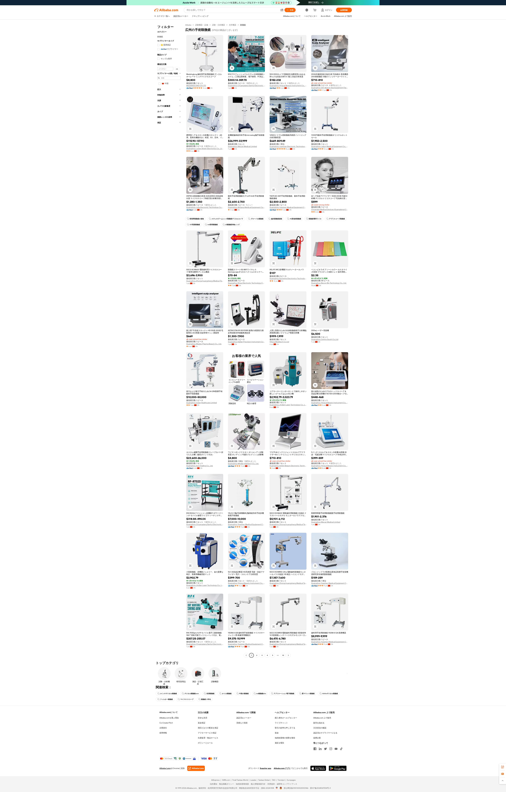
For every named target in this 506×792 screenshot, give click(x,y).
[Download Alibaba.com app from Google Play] (338, 768)
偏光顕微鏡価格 (276, 219)
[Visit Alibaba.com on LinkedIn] (320, 748)
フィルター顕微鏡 (166, 699)
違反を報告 (279, 743)
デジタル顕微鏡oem (191, 693)
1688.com (226, 780)
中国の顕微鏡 (244, 693)
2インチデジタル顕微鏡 (168, 693)
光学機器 (232, 25)
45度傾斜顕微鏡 (295, 219)
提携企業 (317, 738)
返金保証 (201, 723)
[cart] (315, 10)
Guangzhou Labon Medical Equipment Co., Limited (329, 146)
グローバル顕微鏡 (257, 219)
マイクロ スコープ (186, 699)
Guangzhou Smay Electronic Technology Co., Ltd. (246, 283)
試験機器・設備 (201, 25)
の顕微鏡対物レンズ (232, 225)
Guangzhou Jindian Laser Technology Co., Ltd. (288, 405)
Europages (291, 780)
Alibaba (188, 25)
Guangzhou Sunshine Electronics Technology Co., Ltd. (288, 278)
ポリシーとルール (205, 743)
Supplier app (265, 768)
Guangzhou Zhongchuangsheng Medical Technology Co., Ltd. (204, 281)
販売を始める (318, 723)
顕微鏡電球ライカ (315, 219)
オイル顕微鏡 (227, 693)
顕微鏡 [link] (243, 25)
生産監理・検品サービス (208, 738)
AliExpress (215, 780)
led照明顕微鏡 (213, 225)
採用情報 (163, 733)
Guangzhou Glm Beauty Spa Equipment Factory (329, 88)
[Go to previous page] (246, 655)
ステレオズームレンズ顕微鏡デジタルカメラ (227, 219)
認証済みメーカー (243, 718)
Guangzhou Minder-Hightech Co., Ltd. (243, 463)
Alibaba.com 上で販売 (322, 718)
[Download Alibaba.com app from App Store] (318, 768)
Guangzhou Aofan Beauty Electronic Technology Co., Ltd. (288, 466)
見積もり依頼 (241, 723)
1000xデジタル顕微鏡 (330, 693)
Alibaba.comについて (168, 712)
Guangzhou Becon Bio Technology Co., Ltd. (328, 283)
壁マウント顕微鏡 (308, 693)
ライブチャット (281, 723)
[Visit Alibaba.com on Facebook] (315, 748)
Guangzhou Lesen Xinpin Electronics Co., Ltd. (204, 148)
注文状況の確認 (319, 728)
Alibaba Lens (165, 768)
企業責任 (163, 728)
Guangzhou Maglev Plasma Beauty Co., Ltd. (204, 344)
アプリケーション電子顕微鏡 (284, 693)
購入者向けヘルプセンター (286, 718)
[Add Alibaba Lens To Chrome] (196, 768)
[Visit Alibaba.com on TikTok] (341, 748)
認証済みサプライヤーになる (325, 733)
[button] (281, 10)
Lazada (253, 780)
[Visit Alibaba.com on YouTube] (336, 748)
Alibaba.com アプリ (282, 768)
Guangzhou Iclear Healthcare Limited (201, 403)
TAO (273, 780)
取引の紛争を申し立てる (285, 728)
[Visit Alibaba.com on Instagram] (330, 748)
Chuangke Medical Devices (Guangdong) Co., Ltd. (329, 209)
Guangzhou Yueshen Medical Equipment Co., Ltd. (288, 207)
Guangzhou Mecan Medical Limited (242, 146)
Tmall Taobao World (240, 780)
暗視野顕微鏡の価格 (197, 219)
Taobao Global (264, 780)
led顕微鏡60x (261, 693)
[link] (502, 767)
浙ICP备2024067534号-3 (320, 788)
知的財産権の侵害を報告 (285, 738)
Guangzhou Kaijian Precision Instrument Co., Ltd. (246, 342)
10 (283, 655)
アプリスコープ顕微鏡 (337, 219)
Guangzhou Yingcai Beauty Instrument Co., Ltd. (288, 85)
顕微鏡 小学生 (206, 699)
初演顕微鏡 (210, 693)
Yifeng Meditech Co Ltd (279, 342)
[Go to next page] (288, 655)
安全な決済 (202, 718)
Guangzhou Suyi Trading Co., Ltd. (199, 466)
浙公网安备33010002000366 (296, 788)
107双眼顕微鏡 (195, 225)
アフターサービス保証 (207, 733)
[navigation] (169, 340)
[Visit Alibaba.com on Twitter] (325, 748)
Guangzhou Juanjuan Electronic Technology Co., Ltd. (288, 146)
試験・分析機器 (218, 25)
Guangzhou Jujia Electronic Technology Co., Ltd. (204, 207)
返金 (277, 733)
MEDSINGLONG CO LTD (196, 85)
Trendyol (281, 780)
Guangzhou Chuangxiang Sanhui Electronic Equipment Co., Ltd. (246, 85)
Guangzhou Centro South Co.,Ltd (324, 339)
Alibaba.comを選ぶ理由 (169, 718)
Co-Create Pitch (166, 723)
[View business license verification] (277, 788)
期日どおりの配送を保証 (208, 728)
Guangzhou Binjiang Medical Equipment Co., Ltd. (246, 207)
